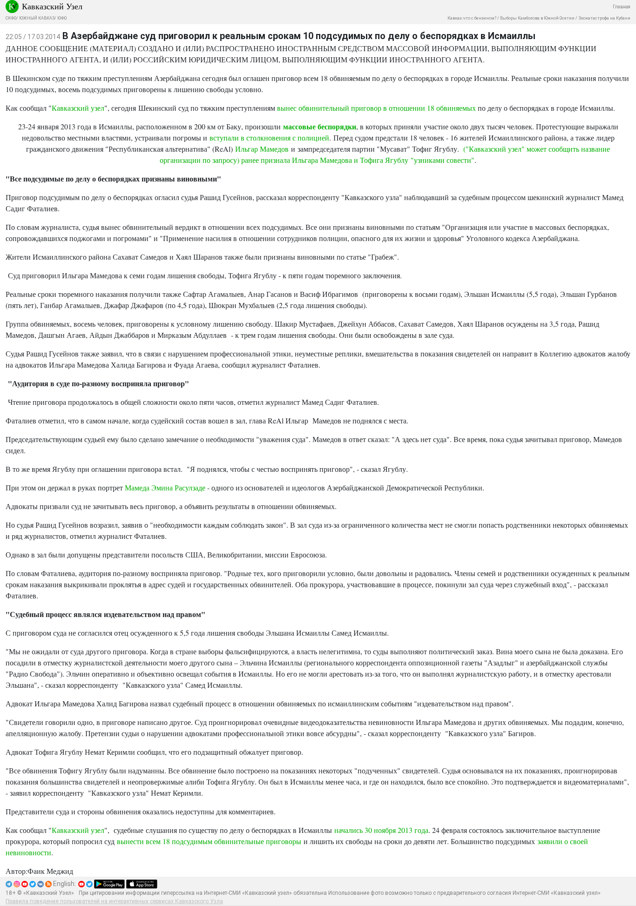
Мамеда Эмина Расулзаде (165, 487)
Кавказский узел (78, 108)
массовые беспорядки (319, 126)
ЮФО (62, 18)
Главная (621, 6)
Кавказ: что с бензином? (471, 18)
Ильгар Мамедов (262, 149)
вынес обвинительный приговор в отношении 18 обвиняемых (376, 108)
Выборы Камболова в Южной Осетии (537, 18)
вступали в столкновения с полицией (269, 137)
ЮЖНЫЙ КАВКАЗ (36, 18)
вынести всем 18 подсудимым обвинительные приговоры (209, 841)
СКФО (11, 18)
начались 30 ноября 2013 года (381, 830)
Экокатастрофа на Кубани (604, 18)
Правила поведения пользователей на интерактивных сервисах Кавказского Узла (114, 901)
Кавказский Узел (52, 6)
